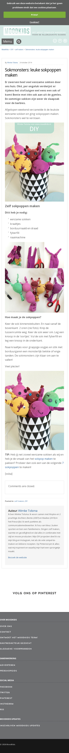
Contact (5, 632)
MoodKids (5, 49)
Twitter (5, 693)
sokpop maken (44, 459)
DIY (26, 501)
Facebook (6, 687)
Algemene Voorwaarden (16, 649)
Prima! (34, 14)
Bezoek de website (17, 557)
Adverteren (7, 665)
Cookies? (34, 22)
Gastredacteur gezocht (15, 643)
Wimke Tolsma (12, 62)
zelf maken (19, 501)
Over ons (6, 626)
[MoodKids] (35, 34)
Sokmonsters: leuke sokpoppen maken (39, 49)
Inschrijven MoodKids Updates (20, 726)
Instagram (6, 704)
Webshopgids (8, 671)
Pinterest (6, 698)
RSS (2, 710)
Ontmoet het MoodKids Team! (19, 638)
